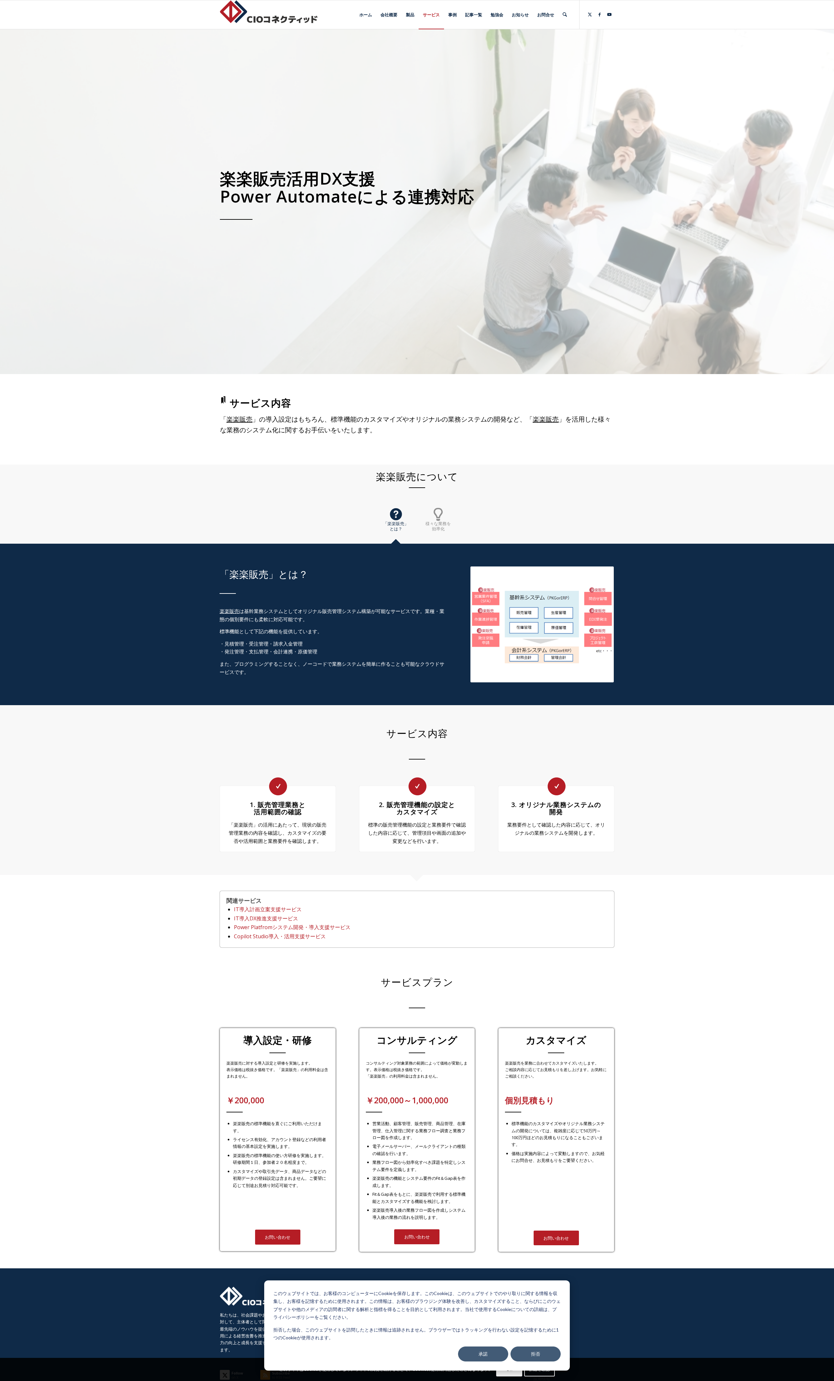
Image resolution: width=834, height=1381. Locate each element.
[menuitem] (365, 14)
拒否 (535, 1354)
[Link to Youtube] (609, 14)
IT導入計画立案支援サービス (268, 909)
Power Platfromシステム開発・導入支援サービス (292, 927)
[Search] (564, 14)
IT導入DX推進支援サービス (266, 918)
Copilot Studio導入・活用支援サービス (280, 936)
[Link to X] (590, 14)
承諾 (483, 1354)
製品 (537, 1309)
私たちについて (548, 1299)
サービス (541, 1319)
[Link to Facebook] (599, 14)
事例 (537, 1329)
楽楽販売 (239, 419)
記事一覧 (541, 1339)
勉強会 (539, 1349)
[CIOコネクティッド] (269, 14)
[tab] (396, 523)
